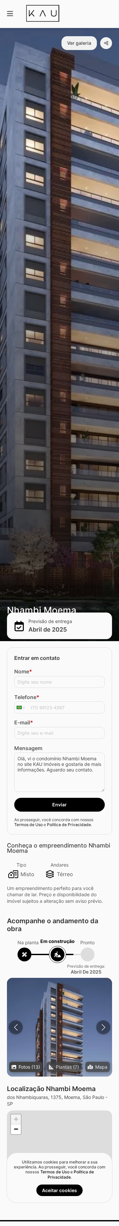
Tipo (21, 865)
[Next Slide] (103, 1027)
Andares (59, 865)
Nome (23, 671)
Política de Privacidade (69, 824)
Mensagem (28, 748)
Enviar (59, 804)
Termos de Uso (28, 824)
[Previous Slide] (16, 1027)
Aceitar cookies (59, 1190)
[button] (59, 1054)
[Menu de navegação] (10, 14)
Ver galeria (79, 43)
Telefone (26, 697)
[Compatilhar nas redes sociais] (106, 43)
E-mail (23, 722)
